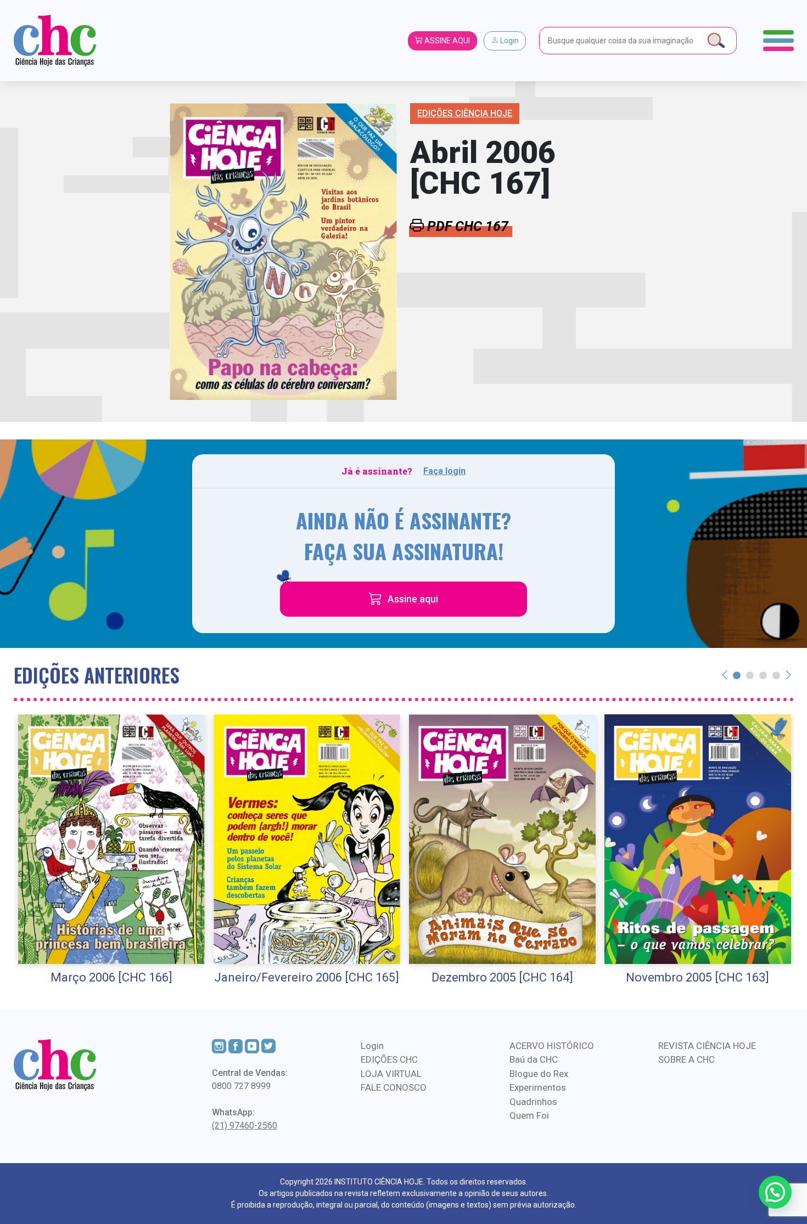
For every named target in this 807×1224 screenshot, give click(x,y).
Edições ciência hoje (464, 113)
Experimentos (537, 1087)
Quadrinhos (533, 1101)
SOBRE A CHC (686, 1059)
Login (508, 40)
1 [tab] (736, 674)
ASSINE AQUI (446, 40)
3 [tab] (763, 674)
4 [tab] (776, 674)
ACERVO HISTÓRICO (551, 1045)
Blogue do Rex (538, 1073)
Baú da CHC (533, 1059)
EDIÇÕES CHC (389, 1059)
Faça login (444, 471)
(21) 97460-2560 (244, 1125)
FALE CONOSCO (394, 1087)
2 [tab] (749, 674)
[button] (775, 1192)
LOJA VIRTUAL (391, 1073)
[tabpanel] (111, 850)
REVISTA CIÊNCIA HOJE (707, 1045)
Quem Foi (529, 1115)
